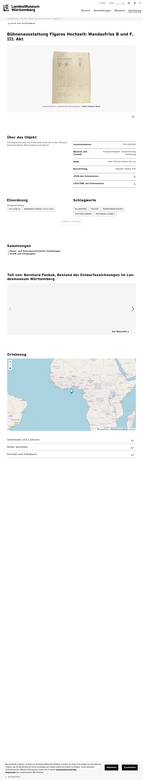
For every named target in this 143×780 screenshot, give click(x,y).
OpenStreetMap (119, 429)
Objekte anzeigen (71, 221)
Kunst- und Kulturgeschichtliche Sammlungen (35, 251)
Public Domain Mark (91, 106)
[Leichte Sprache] (129, 3)
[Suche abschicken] (123, 3)
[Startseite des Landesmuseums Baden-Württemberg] (21, 9)
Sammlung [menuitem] (134, 10)
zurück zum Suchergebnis (22, 23)
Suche (111, 3)
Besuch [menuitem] (85, 10)
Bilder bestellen (17, 447)
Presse (102, 3)
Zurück (10, 308)
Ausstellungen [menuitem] (102, 10)
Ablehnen (111, 767)
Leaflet (103, 429)
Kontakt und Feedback (22, 454)
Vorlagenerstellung (15, 205)
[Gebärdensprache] (135, 3)
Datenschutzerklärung (66, 770)
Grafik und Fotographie (23, 254)
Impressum (10, 772)
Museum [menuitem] (120, 10)
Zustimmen (130, 767)
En (140, 3)
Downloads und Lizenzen (23, 439)
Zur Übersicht (119, 332)
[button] (71, 392)
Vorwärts (133, 308)
